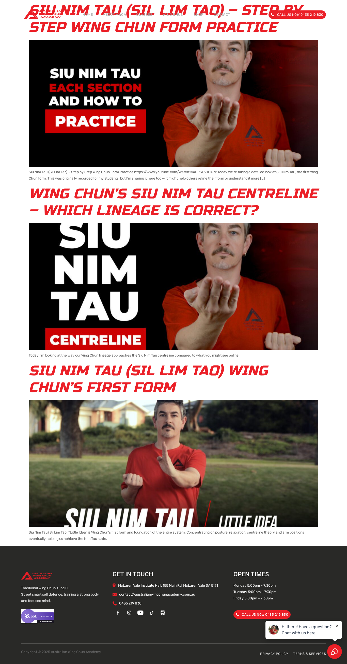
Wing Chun (173, 14)
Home (88, 14)
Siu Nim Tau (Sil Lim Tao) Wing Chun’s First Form (148, 379)
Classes (144, 14)
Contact (222, 14)
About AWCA (114, 14)
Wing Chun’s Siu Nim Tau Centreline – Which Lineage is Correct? (173, 202)
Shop (198, 14)
